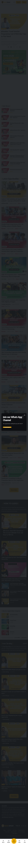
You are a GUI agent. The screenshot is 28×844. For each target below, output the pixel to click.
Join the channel (7, 427)
